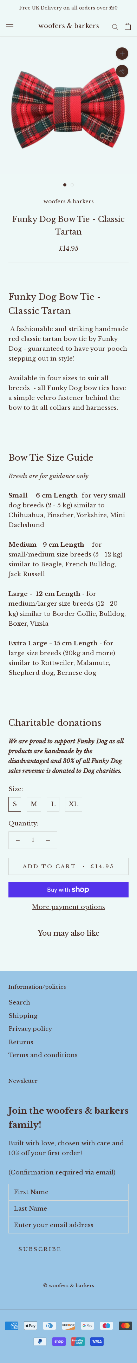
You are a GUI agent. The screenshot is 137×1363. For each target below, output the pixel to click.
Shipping (23, 1016)
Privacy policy (30, 1029)
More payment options (68, 907)
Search (19, 1002)
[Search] (115, 26)
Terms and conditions (43, 1055)
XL (73, 804)
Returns (20, 1042)
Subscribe (40, 1249)
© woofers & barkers (68, 1286)
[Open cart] (128, 26)
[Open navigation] (9, 26)
